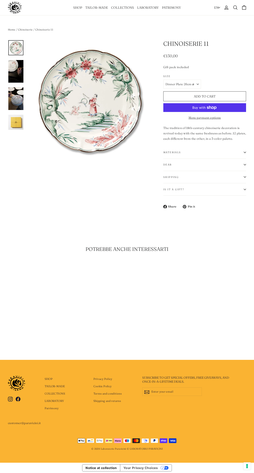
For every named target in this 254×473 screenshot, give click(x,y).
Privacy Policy (102, 379)
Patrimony (171, 8)
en (216, 8)
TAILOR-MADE (96, 8)
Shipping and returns (107, 401)
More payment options (205, 117)
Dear (167, 164)
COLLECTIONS (122, 8)
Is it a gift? (173, 189)
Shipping (171, 177)
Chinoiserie (25, 29)
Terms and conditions (107, 393)
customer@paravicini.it (24, 423)
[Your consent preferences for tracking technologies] (247, 466)
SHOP (77, 8)
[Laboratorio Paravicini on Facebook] (18, 398)
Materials (172, 152)
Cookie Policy (102, 386)
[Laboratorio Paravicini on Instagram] (10, 398)
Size (167, 76)
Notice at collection (101, 468)
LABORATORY (148, 8)
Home (11, 29)
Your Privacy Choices (140, 468)
